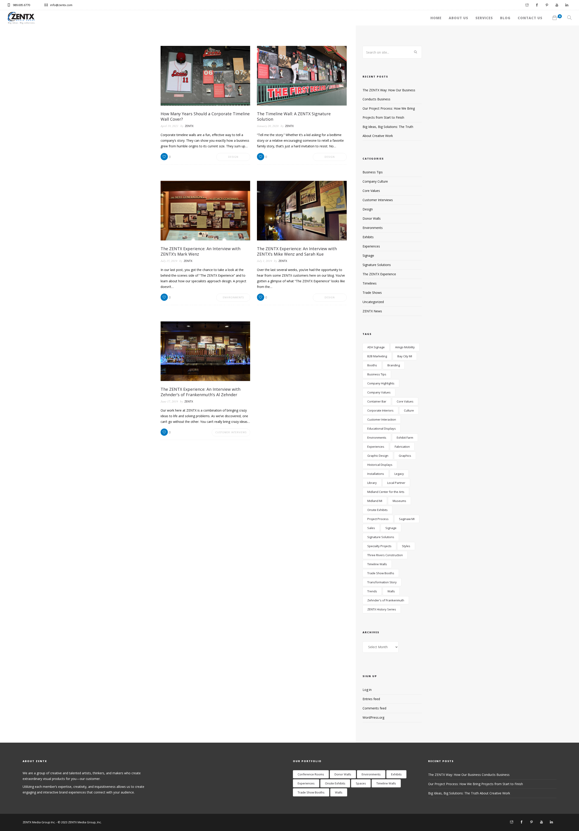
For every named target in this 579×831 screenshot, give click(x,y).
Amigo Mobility (405, 347)
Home (435, 18)
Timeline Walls (377, 564)
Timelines (370, 283)
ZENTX (189, 126)
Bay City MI (404, 356)
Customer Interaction (381, 419)
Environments (233, 297)
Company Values (379, 392)
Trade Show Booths (380, 573)
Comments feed (374, 708)
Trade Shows (372, 292)
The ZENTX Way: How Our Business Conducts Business (469, 774)
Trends (372, 591)
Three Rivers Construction (385, 555)
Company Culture (375, 181)
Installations (375, 474)
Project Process (378, 519)
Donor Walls (372, 218)
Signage (368, 255)
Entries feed (371, 699)
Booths (372, 365)
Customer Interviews (231, 432)
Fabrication (402, 447)
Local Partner (396, 483)
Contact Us (530, 18)
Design (233, 156)
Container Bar (376, 401)
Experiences (371, 246)
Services (484, 18)
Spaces (361, 783)
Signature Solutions (377, 265)
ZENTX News (372, 311)
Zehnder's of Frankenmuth (385, 600)
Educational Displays (381, 428)
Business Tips (373, 172)
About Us (458, 18)
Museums (399, 501)
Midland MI (374, 501)
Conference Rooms (311, 774)
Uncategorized (373, 302)
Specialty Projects (379, 546)
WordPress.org (373, 717)
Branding (393, 365)
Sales (371, 528)
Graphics (405, 456)
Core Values (371, 190)
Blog (505, 18)
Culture (409, 410)
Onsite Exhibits (377, 510)
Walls (391, 591)
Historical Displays (379, 465)
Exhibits (368, 237)
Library (372, 483)
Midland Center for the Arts (385, 492)
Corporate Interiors (380, 410)
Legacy (399, 474)
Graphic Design (377, 456)
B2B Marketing (377, 356)
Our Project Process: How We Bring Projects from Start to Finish (475, 784)
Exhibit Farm (405, 438)
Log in (367, 689)
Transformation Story (382, 582)
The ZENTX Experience (379, 274)
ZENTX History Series (381, 609)
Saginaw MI (407, 519)
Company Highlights (380, 383)
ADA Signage (376, 347)
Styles (406, 546)
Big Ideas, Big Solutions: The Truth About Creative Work (469, 793)
